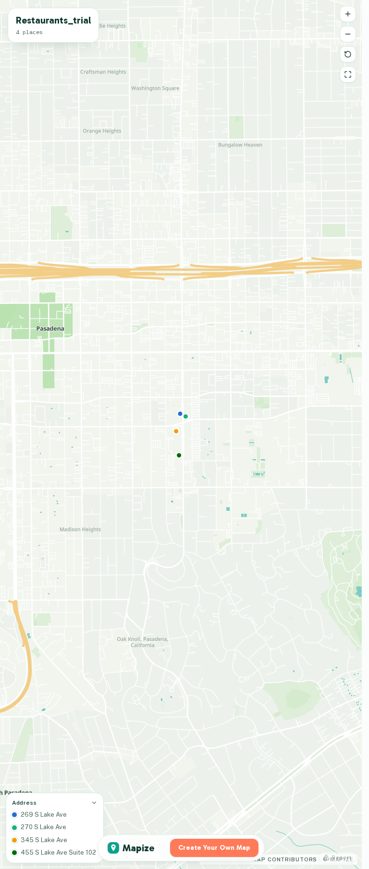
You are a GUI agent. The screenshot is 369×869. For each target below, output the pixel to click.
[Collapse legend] (94, 802)
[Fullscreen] (348, 74)
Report (342, 857)
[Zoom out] (348, 34)
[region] (181, 434)
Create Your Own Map (214, 848)
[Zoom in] (348, 14)
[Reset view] (348, 54)
